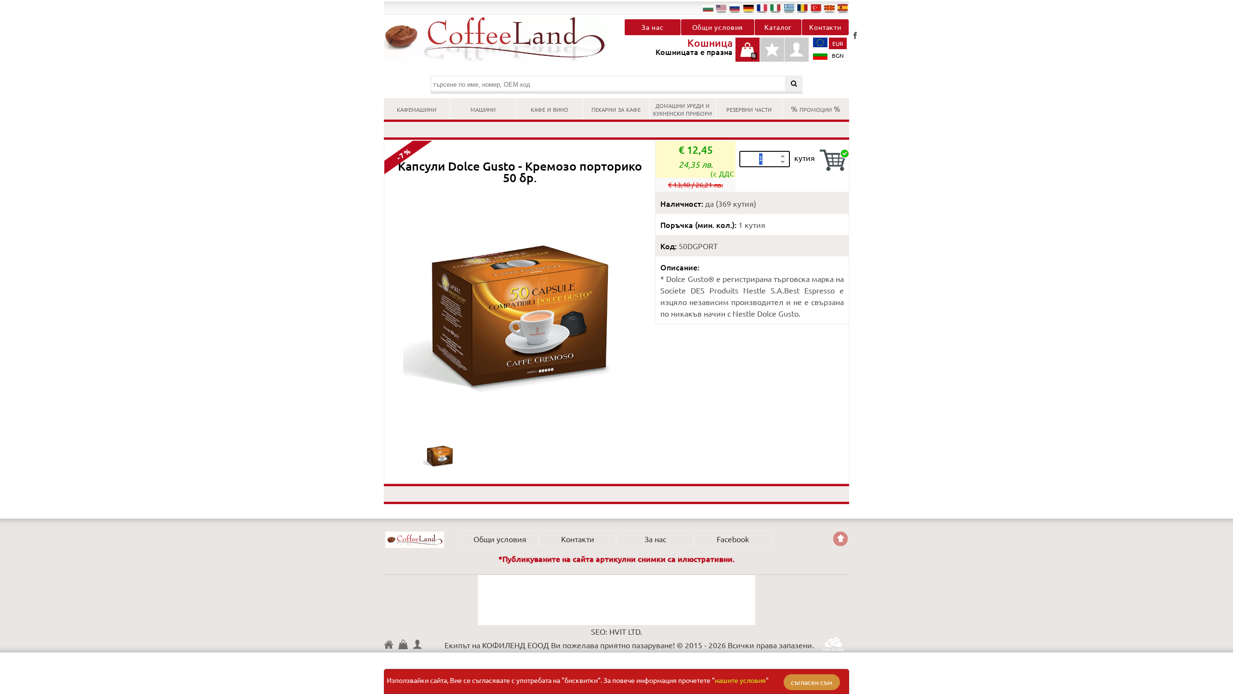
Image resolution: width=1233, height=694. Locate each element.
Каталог (778, 27)
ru (735, 8)
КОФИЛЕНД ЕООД (414, 540)
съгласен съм (811, 682)
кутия (804, 157)
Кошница (405, 644)
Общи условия (718, 27)
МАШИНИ (483, 108)
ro (802, 8)
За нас (652, 27)
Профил (797, 50)
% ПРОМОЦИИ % (815, 108)
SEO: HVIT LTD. (616, 631)
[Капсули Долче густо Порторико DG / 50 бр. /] (440, 470)
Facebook (855, 35)
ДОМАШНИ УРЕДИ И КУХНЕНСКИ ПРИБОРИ (682, 108)
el (789, 8)
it (775, 8)
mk (829, 8)
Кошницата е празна (747, 55)
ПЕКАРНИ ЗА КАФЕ (616, 108)
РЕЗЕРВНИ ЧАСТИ (749, 108)
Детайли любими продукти (772, 55)
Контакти (825, 27)
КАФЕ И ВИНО (549, 108)
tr (816, 8)
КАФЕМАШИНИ (416, 108)
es (843, 8)
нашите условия (740, 680)
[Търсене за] (794, 84)
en (721, 8)
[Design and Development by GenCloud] (833, 647)
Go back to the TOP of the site (840, 539)
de (748, 8)
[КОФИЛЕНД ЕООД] (500, 39)
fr (762, 8)
